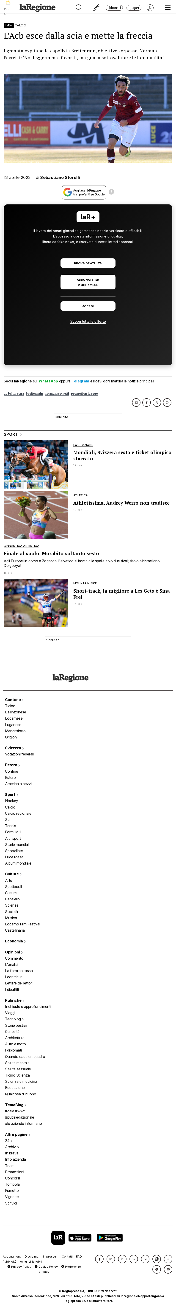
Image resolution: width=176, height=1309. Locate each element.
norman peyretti (57, 394)
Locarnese (14, 718)
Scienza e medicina (21, 1081)
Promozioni (14, 1172)
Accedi (88, 306)
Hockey (11, 800)
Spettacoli (13, 886)
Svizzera (13, 748)
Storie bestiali (16, 1025)
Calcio (10, 807)
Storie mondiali (17, 844)
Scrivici (11, 1203)
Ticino (10, 706)
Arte (8, 880)
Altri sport (13, 838)
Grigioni (11, 737)
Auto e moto (15, 1044)
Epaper (134, 8)
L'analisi (11, 964)
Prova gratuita (88, 263)
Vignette (12, 1196)
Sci (7, 819)
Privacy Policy (20, 1266)
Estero (11, 765)
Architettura (15, 1037)
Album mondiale (18, 863)
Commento (14, 958)
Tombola (12, 1184)
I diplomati (13, 1050)
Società (11, 911)
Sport (10, 794)
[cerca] (79, 8)
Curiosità (12, 1031)
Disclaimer (32, 1256)
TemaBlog (14, 1105)
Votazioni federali (19, 754)
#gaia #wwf (15, 1111)
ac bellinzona (14, 394)
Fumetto (12, 1190)
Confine (11, 771)
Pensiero (12, 899)
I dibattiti (12, 989)
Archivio (12, 1147)
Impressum (50, 1256)
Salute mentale (17, 1062)
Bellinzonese (15, 712)
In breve (12, 1153)
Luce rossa (14, 857)
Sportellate (14, 850)
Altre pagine (16, 1134)
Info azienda (15, 1159)
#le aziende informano (23, 1123)
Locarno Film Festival (22, 924)
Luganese (13, 724)
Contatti (67, 1256)
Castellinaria (15, 930)
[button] (99, 1259)
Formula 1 (13, 832)
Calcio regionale (18, 813)
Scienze (12, 905)
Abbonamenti (12, 1256)
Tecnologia (14, 1019)
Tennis (10, 825)
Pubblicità (9, 1261)
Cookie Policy (48, 1266)
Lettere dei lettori (19, 983)
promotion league (84, 394)
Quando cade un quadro (25, 1056)
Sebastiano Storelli (60, 177)
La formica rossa (19, 970)
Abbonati (114, 8)
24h (8, 1140)
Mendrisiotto (15, 731)
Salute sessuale (18, 1069)
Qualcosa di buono (20, 1094)
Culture (12, 874)
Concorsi (12, 1178)
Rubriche (13, 1000)
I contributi (13, 977)
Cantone (13, 699)
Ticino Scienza (17, 1075)
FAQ (79, 1256)
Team (9, 1165)
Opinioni (13, 952)
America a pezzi (18, 783)
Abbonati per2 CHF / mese (88, 282)
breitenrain (34, 394)
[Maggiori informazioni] (111, 192)
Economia (14, 941)
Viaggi (10, 1012)
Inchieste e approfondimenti (28, 1006)
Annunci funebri (31, 1261)
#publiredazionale (19, 1117)
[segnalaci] (97, 8)
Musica (11, 918)
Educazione (15, 1087)
